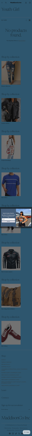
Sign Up (8, 221)
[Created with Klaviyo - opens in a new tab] (16, 226)
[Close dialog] (30, 209)
